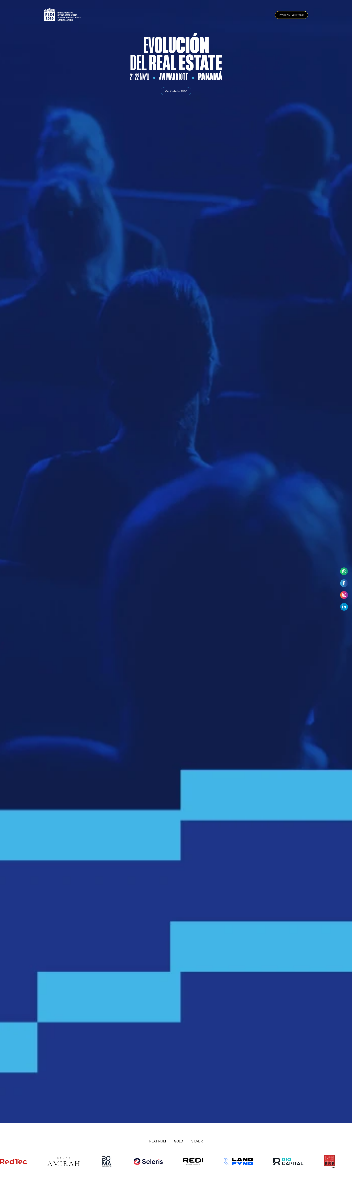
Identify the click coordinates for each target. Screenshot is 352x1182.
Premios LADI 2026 (291, 15)
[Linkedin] (344, 607)
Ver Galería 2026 (176, 91)
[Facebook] (344, 583)
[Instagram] (344, 595)
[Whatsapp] (344, 571)
